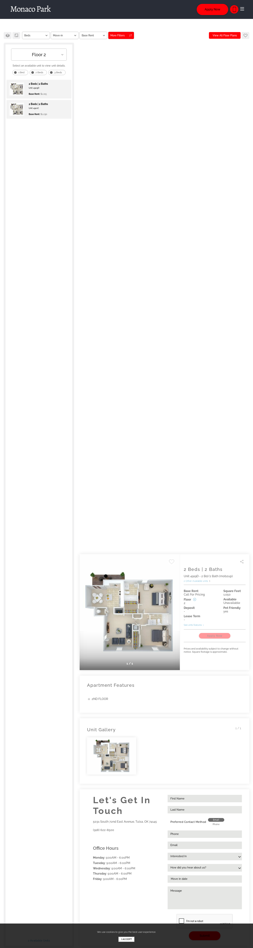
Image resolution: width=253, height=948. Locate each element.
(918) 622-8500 (103, 830)
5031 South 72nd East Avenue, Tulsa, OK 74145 (125, 821)
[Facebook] (94, 838)
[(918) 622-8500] (234, 9)
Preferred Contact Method (188, 822)
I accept (126, 939)
